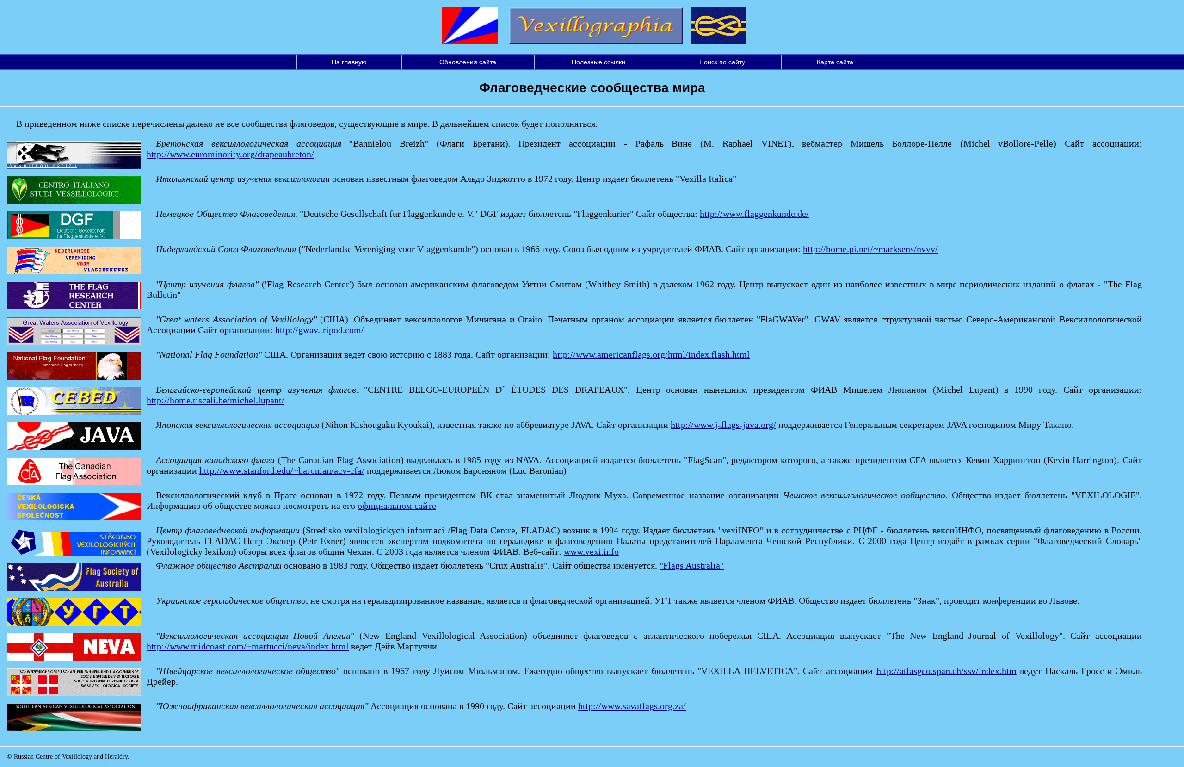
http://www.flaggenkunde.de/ (754, 214)
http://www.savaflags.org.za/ (632, 706)
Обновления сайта (467, 62)
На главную (349, 62)
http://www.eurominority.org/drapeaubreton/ (230, 154)
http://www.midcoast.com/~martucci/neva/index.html (248, 646)
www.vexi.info (591, 551)
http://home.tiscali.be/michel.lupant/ (215, 400)
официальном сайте (397, 506)
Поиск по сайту (722, 62)
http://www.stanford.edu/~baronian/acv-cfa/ (281, 470)
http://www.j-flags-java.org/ (723, 425)
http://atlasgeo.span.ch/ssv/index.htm (946, 671)
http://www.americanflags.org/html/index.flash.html (651, 354)
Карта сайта (835, 62)
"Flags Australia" (692, 565)
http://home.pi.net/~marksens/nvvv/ (870, 249)
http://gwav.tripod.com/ (319, 330)
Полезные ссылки (598, 62)
